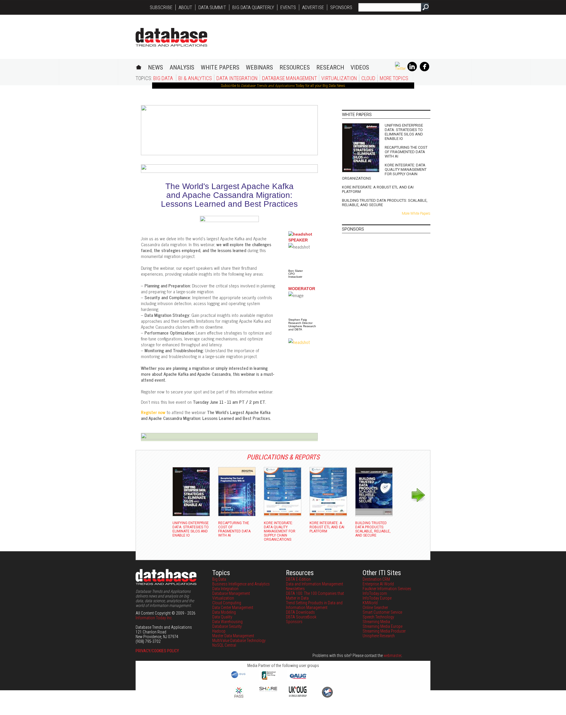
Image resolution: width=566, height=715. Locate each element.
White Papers (220, 67)
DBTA (171, 37)
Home (139, 66)
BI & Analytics (195, 78)
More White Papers (416, 213)
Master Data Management (233, 635)
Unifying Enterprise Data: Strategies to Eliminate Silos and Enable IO (404, 132)
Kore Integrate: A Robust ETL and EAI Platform (378, 189)
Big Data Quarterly (253, 7)
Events (288, 7)
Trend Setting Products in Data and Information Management (314, 605)
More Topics (394, 78)
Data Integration (237, 78)
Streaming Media (376, 621)
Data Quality (222, 617)
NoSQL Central (224, 645)
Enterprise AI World (378, 584)
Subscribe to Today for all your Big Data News (283, 86)
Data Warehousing (227, 621)
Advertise (313, 7)
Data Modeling (224, 612)
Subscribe (161, 7)
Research (330, 67)
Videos (360, 67)
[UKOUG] (298, 695)
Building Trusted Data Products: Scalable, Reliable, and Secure (384, 202)
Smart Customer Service (382, 612)
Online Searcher (375, 607)
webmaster (392, 655)
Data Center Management (232, 607)
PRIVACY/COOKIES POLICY (157, 650)
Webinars (259, 67)
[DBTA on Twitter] (400, 69)
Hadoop (219, 631)
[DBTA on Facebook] (424, 70)
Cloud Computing (226, 602)
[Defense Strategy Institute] (327, 696)
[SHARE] (268, 690)
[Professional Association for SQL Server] (238, 698)
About (185, 7)
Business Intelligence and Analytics (241, 584)
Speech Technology (378, 617)
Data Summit (212, 7)
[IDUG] (239, 677)
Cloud (368, 78)
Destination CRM (376, 579)
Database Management (289, 78)
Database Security (227, 626)
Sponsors (341, 7)
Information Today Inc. (154, 617)
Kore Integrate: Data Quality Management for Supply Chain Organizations (384, 172)
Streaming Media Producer (384, 631)
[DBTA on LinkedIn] (412, 70)
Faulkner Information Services (387, 588)
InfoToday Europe (377, 598)
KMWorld (370, 602)
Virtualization (339, 78)
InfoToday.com (375, 593)
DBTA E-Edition (298, 579)
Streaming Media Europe (382, 626)
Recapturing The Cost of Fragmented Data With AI (406, 151)
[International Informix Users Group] (268, 679)
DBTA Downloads (300, 612)
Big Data (163, 78)
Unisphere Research (379, 635)
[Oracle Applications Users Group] (297, 679)
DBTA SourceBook (301, 617)
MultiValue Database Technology (239, 640)
